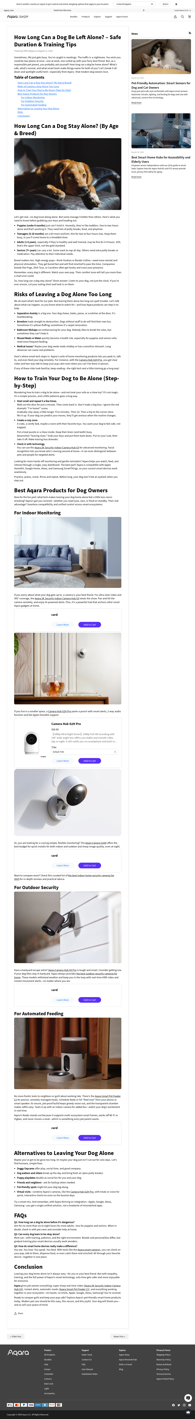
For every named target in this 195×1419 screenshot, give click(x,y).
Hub (46, 1364)
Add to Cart (90, 624)
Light (46, 1388)
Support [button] (85, 1350)
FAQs (20, 112)
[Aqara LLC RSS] (190, 33)
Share (20, 1313)
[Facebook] (173, 1405)
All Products (49, 1354)
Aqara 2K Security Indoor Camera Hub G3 (57, 447)
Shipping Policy (163, 1354)
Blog (121, 1369)
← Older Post (15, 1336)
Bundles (48, 1359)
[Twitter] (179, 1405)
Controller (48, 1374)
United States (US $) (181, 10)
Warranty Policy (163, 1359)
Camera (48, 1378)
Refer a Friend (125, 1364)
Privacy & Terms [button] (163, 1350)
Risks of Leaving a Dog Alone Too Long (38, 86)
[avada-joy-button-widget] (188, 1412)
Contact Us (87, 1359)
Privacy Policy (162, 1369)
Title (53, 747)
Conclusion (24, 115)
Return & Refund (163, 1364)
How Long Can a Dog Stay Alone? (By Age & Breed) (45, 82)
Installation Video (90, 1374)
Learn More (63, 624)
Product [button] (47, 1350)
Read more (136, 102)
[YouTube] (189, 1405)
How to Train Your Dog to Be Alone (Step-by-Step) (44, 90)
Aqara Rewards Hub (128, 1359)
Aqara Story (124, 1354)
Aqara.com (9, 10)
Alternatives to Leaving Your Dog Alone (38, 108)
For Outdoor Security (32, 101)
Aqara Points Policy (165, 1378)
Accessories (49, 1393)
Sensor (47, 1369)
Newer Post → (119, 1336)
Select (165, 4)
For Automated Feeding (33, 104)
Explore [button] (122, 1350)
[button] (86, 17)
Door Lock (48, 1383)
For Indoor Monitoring (33, 97)
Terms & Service (163, 1374)
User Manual (87, 1369)
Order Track (87, 1354)
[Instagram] (184, 1405)
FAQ (83, 1364)
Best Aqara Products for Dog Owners (37, 93)
